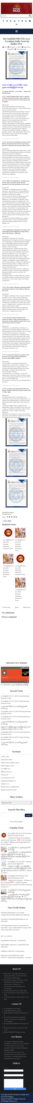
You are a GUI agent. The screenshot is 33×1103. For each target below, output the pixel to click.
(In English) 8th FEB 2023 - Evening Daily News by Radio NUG (16, 41)
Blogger (20, 822)
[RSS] (16, 24)
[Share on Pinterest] (14, 517)
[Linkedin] (26, 21)
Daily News (4, 760)
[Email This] (4, 521)
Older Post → (27, 607)
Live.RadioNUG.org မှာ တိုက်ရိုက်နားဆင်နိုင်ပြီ (14, 685)
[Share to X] (7, 521)
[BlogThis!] (5, 521)
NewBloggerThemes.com (9, 1101)
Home (17, 607)
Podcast (3, 775)
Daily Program (5, 766)
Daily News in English (7, 763)
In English (4, 769)
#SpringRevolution (6, 514)
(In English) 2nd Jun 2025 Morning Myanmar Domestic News (20, 570)
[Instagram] (18, 21)
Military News (5, 772)
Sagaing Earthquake (7, 781)
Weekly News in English (8, 787)
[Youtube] (14, 21)
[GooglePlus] (11, 21)
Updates (3, 784)
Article (3, 757)
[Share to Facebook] (9, 521)
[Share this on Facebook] (7, 517)
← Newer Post (5, 607)
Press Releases (5, 778)
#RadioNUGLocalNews (8, 512)
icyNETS (10, 1099)
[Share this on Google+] (11, 517)
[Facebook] (3, 21)
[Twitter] (7, 21)
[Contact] (30, 21)
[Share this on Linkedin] (16, 517)
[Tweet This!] (9, 517)
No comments (21, 49)
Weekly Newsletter (7, 790)
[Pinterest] (22, 21)
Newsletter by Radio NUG (21, 1095)
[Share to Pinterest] (10, 521)
